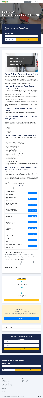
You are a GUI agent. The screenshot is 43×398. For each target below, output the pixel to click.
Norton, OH (7, 256)
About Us (4, 388)
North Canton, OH (14, 256)
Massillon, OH (15, 254)
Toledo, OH (23, 264)
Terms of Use (12, 396)
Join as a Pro (27, 1)
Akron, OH (7, 261)
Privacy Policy (7, 396)
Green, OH (20, 254)
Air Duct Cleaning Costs (6, 383)
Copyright (15, 396)
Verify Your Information (9, 188)
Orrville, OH (32, 254)
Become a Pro (25, 380)
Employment (4, 389)
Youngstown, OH (29, 264)
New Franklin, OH (8, 254)
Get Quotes (26, 39)
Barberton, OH (26, 254)
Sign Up (36, 1)
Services (33, 1)
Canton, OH (32, 256)
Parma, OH (17, 264)
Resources (4, 380)
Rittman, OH (20, 256)
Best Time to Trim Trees (7, 384)
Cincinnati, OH (18, 261)
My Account (24, 381)
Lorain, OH (12, 264)
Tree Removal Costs (6, 381)
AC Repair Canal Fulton (7, 329)
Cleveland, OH (24, 261)
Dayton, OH (7, 264)
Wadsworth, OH (26, 256)
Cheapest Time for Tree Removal (8, 385)
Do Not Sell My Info (21, 396)
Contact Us (4, 391)
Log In (40, 1)
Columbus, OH (30, 261)
